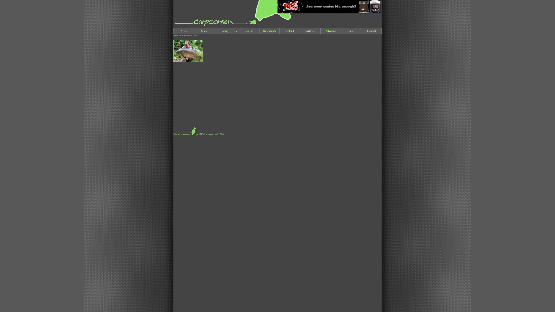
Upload (290, 30)
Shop (204, 30)
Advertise (330, 30)
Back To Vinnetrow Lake (185, 35)
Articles (310, 30)
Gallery (224, 30)
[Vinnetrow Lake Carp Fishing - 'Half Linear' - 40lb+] (188, 61)
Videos (249, 30)
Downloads (269, 30)
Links (351, 30)
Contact (371, 30)
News (184, 30)
